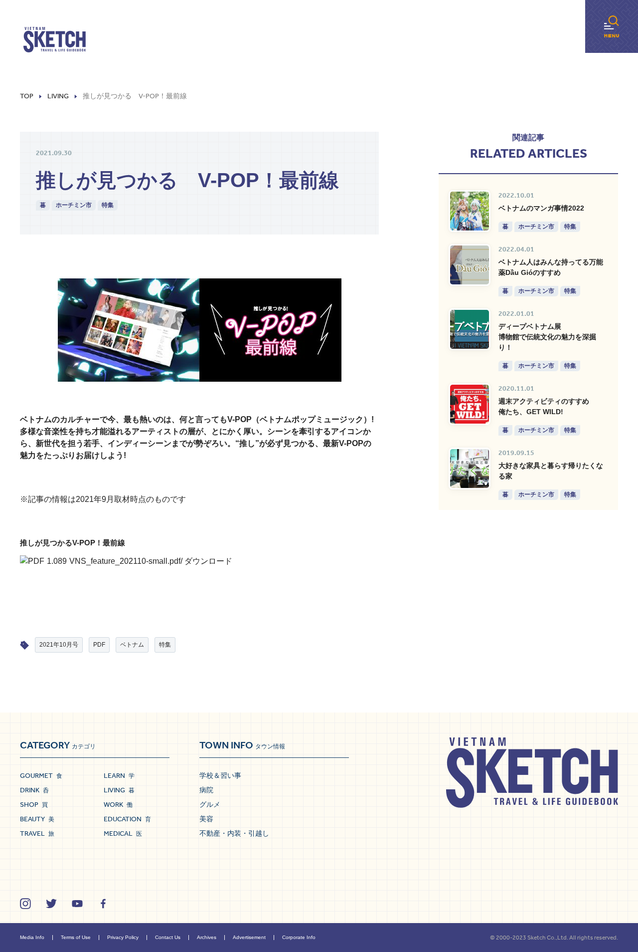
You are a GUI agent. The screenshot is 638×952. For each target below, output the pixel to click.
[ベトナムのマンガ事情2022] (469, 211)
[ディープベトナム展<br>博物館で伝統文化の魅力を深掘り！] (469, 329)
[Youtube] (77, 903)
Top (26, 96)
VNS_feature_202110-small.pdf (124, 561)
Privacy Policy (123, 937)
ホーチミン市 (74, 205)
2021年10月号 (58, 644)
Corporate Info (299, 937)
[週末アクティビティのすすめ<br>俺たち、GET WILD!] (469, 404)
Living (58, 96)
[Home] (54, 40)
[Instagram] (25, 903)
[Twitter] (51, 903)
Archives (206, 937)
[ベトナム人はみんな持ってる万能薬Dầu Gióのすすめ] (469, 265)
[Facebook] (103, 903)
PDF (99, 644)
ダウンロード (208, 561)
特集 (108, 205)
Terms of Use (76, 937)
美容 (206, 819)
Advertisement (249, 937)
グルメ (209, 804)
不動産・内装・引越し (234, 833)
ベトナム (132, 644)
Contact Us (167, 937)
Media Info (32, 937)
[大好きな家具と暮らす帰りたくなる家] (469, 468)
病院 (206, 790)
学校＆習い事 (220, 775)
